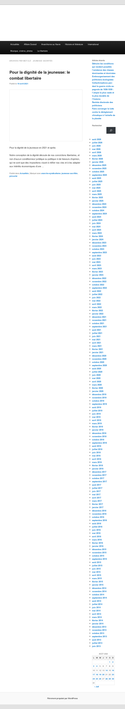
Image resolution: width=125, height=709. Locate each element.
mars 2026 (97, 155)
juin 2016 (96, 529)
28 (106, 678)
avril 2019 (96, 420)
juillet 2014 (97, 604)
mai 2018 (96, 455)
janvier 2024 (97, 239)
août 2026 (96, 139)
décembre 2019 (99, 394)
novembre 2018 (99, 436)
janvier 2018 (97, 468)
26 (100, 678)
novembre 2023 (99, 245)
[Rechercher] (111, 130)
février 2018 (97, 465)
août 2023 (96, 255)
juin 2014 (96, 607)
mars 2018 (97, 462)
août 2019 (96, 407)
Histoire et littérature (74, 44)
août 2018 (96, 446)
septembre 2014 (99, 597)
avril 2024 (96, 229)
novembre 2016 (99, 513)
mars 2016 (97, 539)
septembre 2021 (99, 326)
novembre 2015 (99, 552)
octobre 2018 (98, 439)
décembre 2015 (99, 549)
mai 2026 (96, 149)
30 (113, 678)
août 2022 (96, 291)
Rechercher (97, 125)
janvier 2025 (97, 200)
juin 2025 (96, 184)
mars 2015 (97, 578)
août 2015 (96, 562)
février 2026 (97, 158)
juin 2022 (96, 297)
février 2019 (97, 426)
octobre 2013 (98, 633)
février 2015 (97, 581)
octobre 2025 (98, 171)
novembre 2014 (99, 591)
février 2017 (97, 504)
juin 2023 (96, 258)
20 (103, 674)
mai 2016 (96, 533)
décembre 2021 (99, 316)
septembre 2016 (99, 520)
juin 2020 (96, 374)
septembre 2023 (99, 252)
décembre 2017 (99, 471)
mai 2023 (96, 262)
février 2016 (97, 542)
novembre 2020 (99, 358)
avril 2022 (96, 304)
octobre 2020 (98, 362)
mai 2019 (96, 416)
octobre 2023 (98, 249)
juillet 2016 (97, 526)
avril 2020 (96, 381)
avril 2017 (96, 497)
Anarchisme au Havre (50, 44)
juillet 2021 (97, 333)
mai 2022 (96, 300)
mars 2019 (97, 423)
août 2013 (96, 639)
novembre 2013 (99, 629)
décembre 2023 (99, 242)
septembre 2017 (99, 481)
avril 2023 (96, 265)
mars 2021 (97, 345)
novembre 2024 (99, 207)
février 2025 (97, 197)
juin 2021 (96, 336)
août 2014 (96, 600)
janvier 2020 (97, 391)
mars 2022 (97, 307)
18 (97, 674)
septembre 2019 (99, 403)
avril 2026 (96, 152)
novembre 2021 (99, 320)
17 (94, 674)
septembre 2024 (99, 213)
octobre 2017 (98, 478)
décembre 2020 (99, 355)
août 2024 (96, 216)
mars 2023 (97, 268)
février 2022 (97, 310)
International (93, 44)
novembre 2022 (99, 281)
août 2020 (96, 368)
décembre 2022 (99, 278)
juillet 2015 (97, 565)
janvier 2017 (97, 507)
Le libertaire (42, 50)
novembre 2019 (99, 397)
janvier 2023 (97, 274)
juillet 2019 (97, 410)
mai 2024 (96, 226)
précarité (13, 176)
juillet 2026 (97, 142)
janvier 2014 (97, 623)
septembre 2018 (99, 442)
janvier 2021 (97, 352)
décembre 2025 (99, 165)
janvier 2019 (97, 429)
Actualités (14, 44)
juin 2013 (96, 646)
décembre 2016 (99, 510)
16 (113, 670)
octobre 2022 (98, 284)
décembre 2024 (99, 203)
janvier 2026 (97, 161)
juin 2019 (96, 413)
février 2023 (97, 271)
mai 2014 (96, 610)
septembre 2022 (99, 287)
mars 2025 (97, 194)
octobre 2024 (98, 210)
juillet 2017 (97, 488)
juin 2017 (96, 491)
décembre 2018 (99, 433)
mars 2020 (97, 384)
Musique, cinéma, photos (21, 50)
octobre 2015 (98, 555)
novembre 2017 (99, 475)
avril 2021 (96, 342)
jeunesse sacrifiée (70, 173)
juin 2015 (96, 568)
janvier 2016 (97, 546)
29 (110, 678)
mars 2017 (97, 500)
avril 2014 (96, 613)
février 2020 (97, 387)
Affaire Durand (30, 44)
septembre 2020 (99, 365)
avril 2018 (96, 458)
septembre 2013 (99, 636)
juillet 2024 (97, 220)
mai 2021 (96, 339)
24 (94, 678)
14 (106, 670)
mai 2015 (96, 571)
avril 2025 (96, 190)
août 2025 (96, 178)
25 (97, 678)
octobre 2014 (98, 594)
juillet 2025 (97, 181)
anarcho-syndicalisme (51, 173)
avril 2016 (96, 536)
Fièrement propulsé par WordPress (62, 698)
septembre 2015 (99, 558)
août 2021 (96, 329)
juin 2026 (96, 145)
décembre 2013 (99, 626)
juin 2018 (96, 452)
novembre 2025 (99, 168)
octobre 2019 (98, 400)
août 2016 (96, 523)
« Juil (96, 686)
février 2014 (97, 620)
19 (100, 674)
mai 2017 (96, 494)
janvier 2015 (97, 584)
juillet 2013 (97, 642)
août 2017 (96, 484)
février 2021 (97, 349)
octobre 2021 (98, 323)
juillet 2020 (97, 371)
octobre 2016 (98, 517)
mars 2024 (97, 232)
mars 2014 (97, 617)
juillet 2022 (97, 294)
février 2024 (97, 236)
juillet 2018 (97, 449)
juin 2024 (96, 223)
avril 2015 (96, 575)
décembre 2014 (99, 588)
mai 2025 (96, 187)
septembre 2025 (99, 174)
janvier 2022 (97, 313)
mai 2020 (96, 378)
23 (113, 674)
